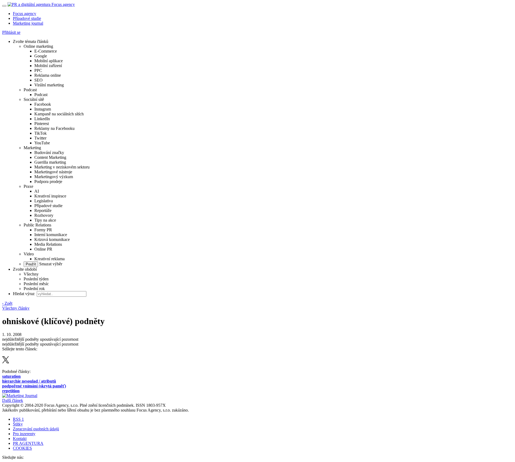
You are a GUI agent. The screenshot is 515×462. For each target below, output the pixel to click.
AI (36, 191)
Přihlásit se (11, 32)
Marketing (32, 147)
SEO (38, 80)
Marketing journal (28, 23)
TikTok (40, 133)
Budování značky (49, 152)
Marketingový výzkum (53, 176)
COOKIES (22, 448)
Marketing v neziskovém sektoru (62, 167)
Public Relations (37, 225)
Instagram (42, 109)
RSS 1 (18, 419)
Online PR (43, 249)
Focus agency (24, 13)
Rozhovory (43, 215)
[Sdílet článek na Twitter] (5, 362)
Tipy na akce (45, 220)
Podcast (30, 89)
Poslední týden (36, 279)
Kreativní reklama (49, 258)
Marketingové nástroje (53, 172)
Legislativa (43, 201)
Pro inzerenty (24, 433)
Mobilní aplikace (48, 60)
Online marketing (38, 46)
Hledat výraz (24, 293)
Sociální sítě (34, 99)
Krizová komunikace (52, 239)
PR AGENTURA (28, 443)
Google (40, 56)
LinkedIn (42, 118)
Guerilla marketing (50, 162)
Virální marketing (49, 85)
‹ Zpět (7, 303)
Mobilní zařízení (48, 65)
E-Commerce (45, 51)
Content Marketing (50, 157)
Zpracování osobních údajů (36, 429)
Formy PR (43, 230)
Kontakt (20, 438)
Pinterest (41, 123)
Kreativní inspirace (50, 196)
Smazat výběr (50, 264)
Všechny (31, 274)
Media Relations (48, 244)
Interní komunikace (50, 234)
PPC (38, 70)
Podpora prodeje (48, 181)
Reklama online (47, 75)
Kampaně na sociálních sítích (59, 114)
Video (29, 254)
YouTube (42, 143)
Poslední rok (34, 288)
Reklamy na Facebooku (54, 128)
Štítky (18, 424)
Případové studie (27, 18)
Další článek (12, 400)
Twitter (40, 138)
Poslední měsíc (36, 283)
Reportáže (43, 210)
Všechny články (16, 308)
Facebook (42, 104)
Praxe (28, 186)
